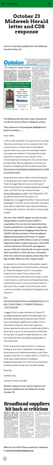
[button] (3, 3)
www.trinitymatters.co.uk (15, 193)
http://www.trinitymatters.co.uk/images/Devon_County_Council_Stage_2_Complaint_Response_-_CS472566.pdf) (26, 304)
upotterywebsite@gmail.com (19, 450)
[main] (26, 24)
